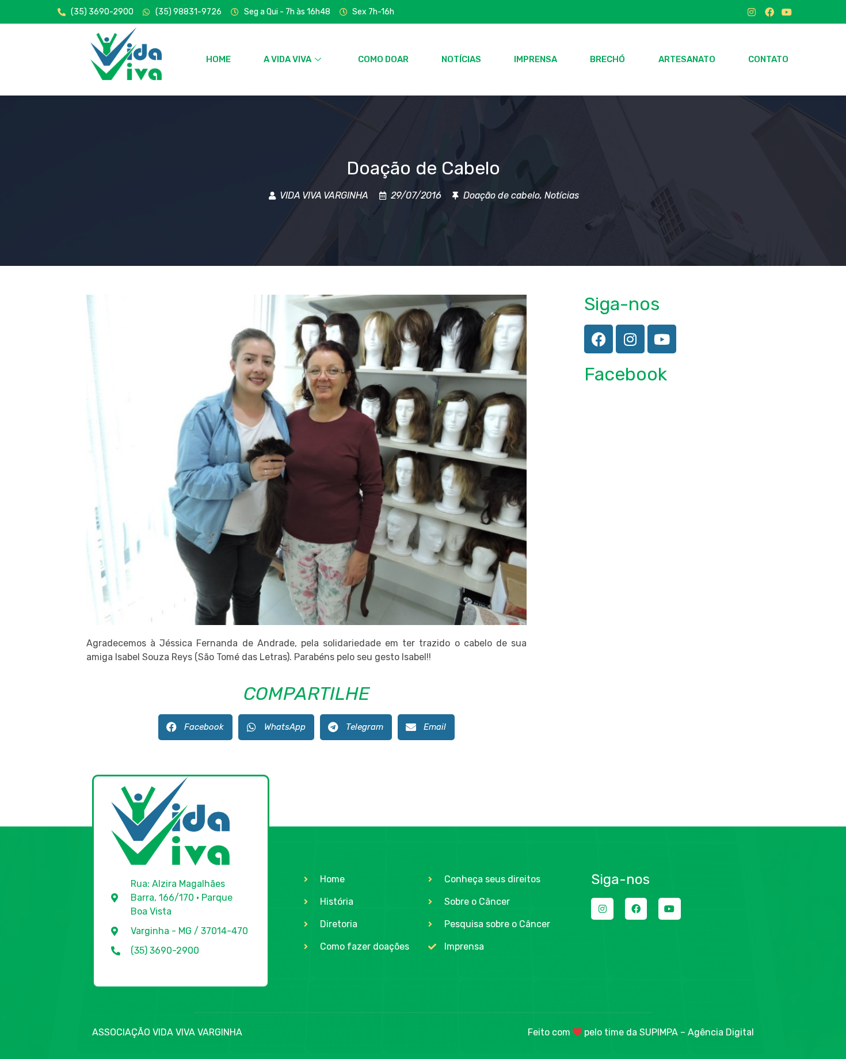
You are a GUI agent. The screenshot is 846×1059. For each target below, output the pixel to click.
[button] (195, 727)
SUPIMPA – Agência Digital (696, 1032)
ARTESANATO (686, 59)
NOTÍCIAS (461, 59)
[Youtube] (786, 12)
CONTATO (768, 59)
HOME (218, 59)
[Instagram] (751, 12)
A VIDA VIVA (287, 59)
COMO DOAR (383, 59)
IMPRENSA (535, 59)
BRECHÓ (607, 59)
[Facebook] (769, 12)
